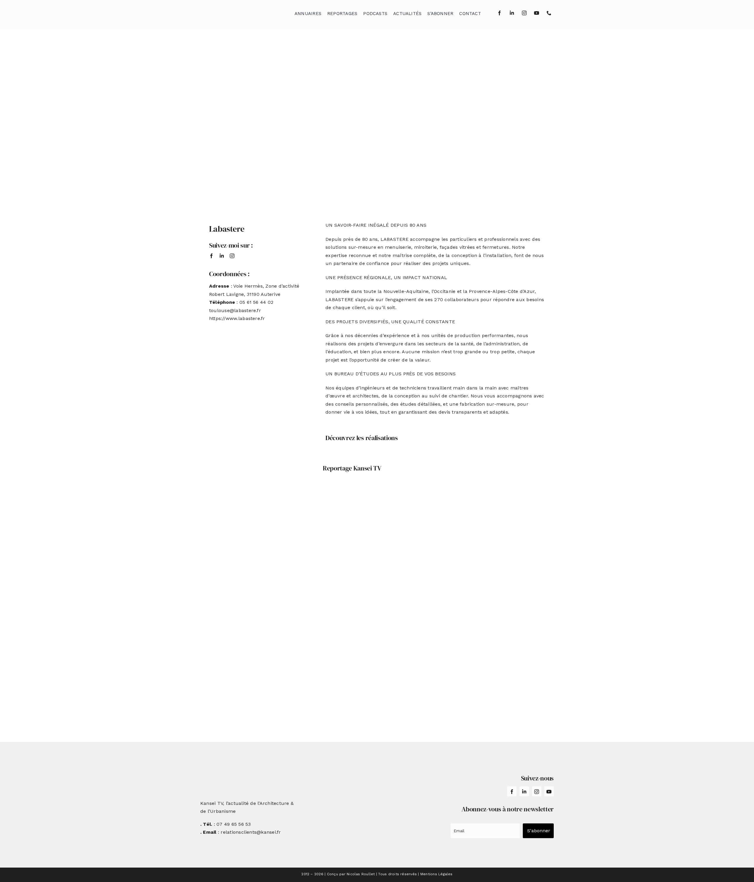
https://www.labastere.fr (237, 318)
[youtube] (536, 13)
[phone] (549, 13)
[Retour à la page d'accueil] (230, 12)
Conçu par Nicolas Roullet (351, 874)
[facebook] (499, 13)
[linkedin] (512, 13)
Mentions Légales (436, 874)
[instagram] (524, 13)
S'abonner (538, 830)
